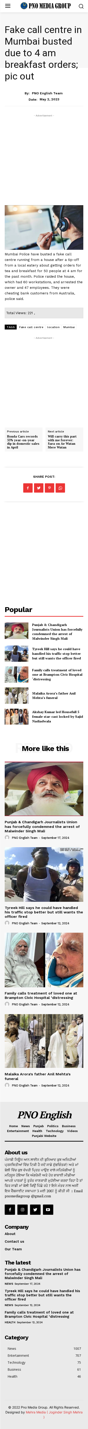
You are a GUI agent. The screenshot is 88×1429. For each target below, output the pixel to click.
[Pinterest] (49, 488)
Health (37, 1131)
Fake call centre (31, 327)
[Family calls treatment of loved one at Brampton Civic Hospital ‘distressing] (16, 674)
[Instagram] (22, 1210)
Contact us (14, 1241)
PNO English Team (47, 93)
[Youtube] (48, 1210)
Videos (72, 1131)
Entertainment (18, 1131)
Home (13, 1126)
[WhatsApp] (60, 488)
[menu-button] (7, 6)
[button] (81, 6)
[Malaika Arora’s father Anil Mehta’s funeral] (16, 695)
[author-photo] (8, 837)
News (44, 83)
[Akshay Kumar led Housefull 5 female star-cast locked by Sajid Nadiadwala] (16, 716)
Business (69, 1126)
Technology (55, 1131)
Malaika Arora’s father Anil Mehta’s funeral (54, 695)
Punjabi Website (44, 1136)
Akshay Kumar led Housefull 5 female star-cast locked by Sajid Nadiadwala (57, 716)
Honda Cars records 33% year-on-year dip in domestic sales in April (23, 441)
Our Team (13, 1249)
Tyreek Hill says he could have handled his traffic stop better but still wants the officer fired (56, 653)
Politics (52, 1126)
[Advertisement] (44, 161)
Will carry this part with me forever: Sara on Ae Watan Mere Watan (62, 441)
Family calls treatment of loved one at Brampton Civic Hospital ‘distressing (57, 674)
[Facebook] (28, 488)
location (53, 327)
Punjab (38, 1126)
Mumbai (69, 327)
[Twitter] (38, 488)
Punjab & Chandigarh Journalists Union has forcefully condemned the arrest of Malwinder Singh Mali (57, 631)
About (10, 1234)
